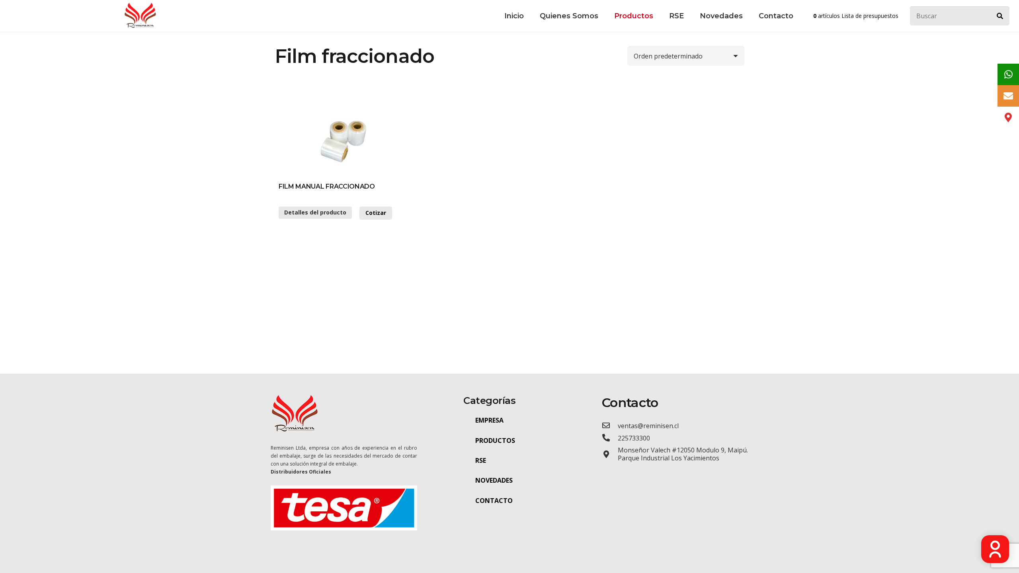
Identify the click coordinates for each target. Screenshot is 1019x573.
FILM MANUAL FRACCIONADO (327, 186)
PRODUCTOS (495, 440)
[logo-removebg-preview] (140, 16)
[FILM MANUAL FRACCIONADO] (348, 138)
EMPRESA (489, 420)
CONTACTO (494, 500)
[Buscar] (999, 15)
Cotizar (375, 212)
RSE (480, 460)
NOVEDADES (494, 480)
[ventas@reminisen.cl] (610, 425)
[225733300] (610, 438)
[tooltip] (1008, 74)
